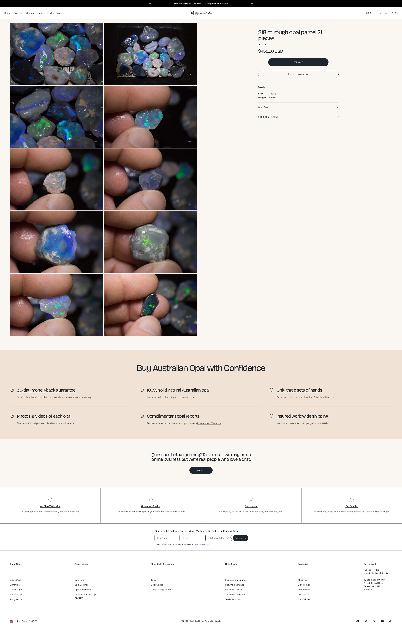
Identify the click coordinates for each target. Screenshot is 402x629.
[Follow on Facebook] (357, 621)
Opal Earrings (81, 584)
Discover (18, 12)
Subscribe (241, 538)
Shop (7, 12)
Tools (153, 579)
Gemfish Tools (305, 599)
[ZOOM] (96, 79)
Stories (30, 12)
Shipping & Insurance (236, 579)
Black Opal (15, 579)
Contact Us (303, 594)
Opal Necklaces (83, 589)
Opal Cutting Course (161, 589)
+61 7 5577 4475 (371, 569)
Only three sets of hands (299, 390)
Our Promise (304, 584)
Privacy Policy (203, 544)
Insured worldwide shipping (302, 416)
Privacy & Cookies (234, 589)
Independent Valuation (209, 423)
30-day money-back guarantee (46, 390)
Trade (40, 12)
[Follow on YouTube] (382, 621)
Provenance (304, 589)
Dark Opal (15, 584)
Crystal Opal (16, 589)
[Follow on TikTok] (390, 621)
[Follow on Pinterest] (374, 621)
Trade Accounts (233, 599)
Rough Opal (16, 599)
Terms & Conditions (235, 594)
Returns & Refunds (234, 584)
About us (302, 579)
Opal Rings (80, 579)
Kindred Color (54, 12)
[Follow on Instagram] (365, 621)
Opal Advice (157, 584)
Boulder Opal (17, 594)
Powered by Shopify (213, 621)
